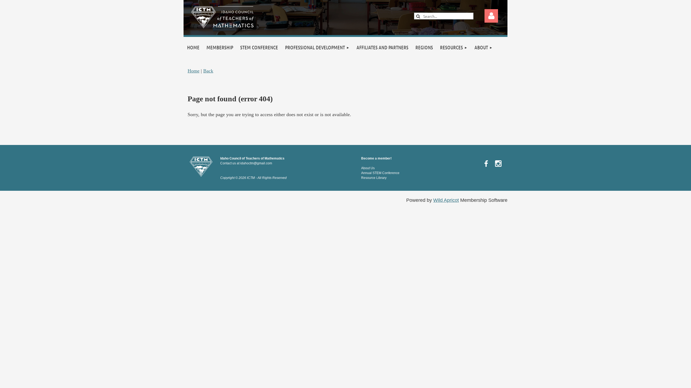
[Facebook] (486, 163)
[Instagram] (498, 163)
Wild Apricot (446, 200)
